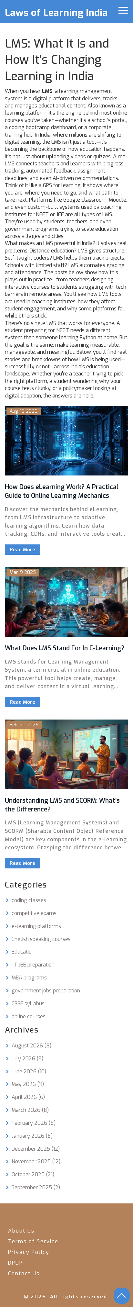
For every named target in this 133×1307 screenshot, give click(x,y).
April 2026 (28, 1097)
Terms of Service (33, 1241)
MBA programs (29, 977)
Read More (22, 549)
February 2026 (34, 1123)
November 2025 (36, 1161)
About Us (21, 1230)
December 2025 (36, 1148)
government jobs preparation (46, 990)
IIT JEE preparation (33, 964)
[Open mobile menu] (123, 10)
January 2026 (32, 1136)
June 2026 (29, 1071)
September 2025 (36, 1187)
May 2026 (28, 1084)
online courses (29, 1016)
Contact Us (24, 1273)
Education (23, 951)
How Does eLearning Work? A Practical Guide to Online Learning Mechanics (61, 491)
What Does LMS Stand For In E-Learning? (64, 648)
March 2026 (30, 1110)
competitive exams (34, 913)
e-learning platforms (36, 926)
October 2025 (33, 1174)
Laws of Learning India (56, 12)
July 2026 (27, 1058)
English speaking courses (41, 939)
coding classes (29, 900)
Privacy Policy (28, 1252)
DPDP (15, 1262)
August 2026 (31, 1045)
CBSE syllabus (28, 1003)
